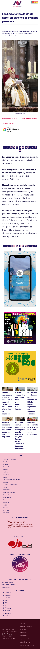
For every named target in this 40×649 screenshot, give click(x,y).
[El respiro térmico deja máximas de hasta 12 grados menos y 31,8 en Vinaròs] (20, 389)
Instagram (8, 595)
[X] (17, 147)
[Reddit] (32, 147)
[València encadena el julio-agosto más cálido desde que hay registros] (7, 419)
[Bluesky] (26, 147)
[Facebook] (13, 147)
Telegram (8, 603)
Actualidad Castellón (8, 585)
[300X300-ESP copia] (20, 367)
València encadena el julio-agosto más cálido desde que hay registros (7, 429)
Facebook (8, 592)
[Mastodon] (23, 147)
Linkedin (7, 598)
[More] (20, 150)
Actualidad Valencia (30, 119)
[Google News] (4, 147)
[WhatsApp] (3, 608)
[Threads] (3, 615)
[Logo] (17, 4)
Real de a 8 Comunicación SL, (7, 634)
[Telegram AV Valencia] (20, 309)
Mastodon (8, 613)
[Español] (36, 2)
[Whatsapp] (7, 147)
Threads (7, 616)
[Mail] (3, 600)
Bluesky (7, 610)
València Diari (6, 587)
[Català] (32, 2)
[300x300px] (20, 343)
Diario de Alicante (7, 582)
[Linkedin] (29, 147)
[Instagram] (10, 147)
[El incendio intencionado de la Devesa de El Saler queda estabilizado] (32, 419)
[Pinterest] (35, 147)
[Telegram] (20, 147)
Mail (6, 600)
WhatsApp (8, 608)
